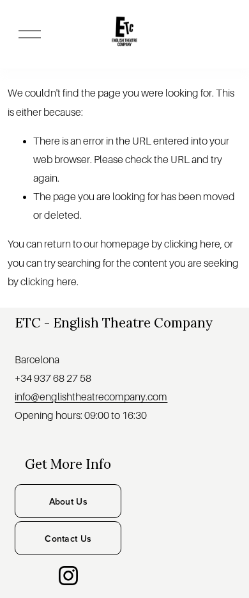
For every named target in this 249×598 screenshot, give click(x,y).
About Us (68, 501)
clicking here (192, 244)
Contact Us (68, 538)
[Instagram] (68, 575)
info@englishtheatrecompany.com (91, 397)
